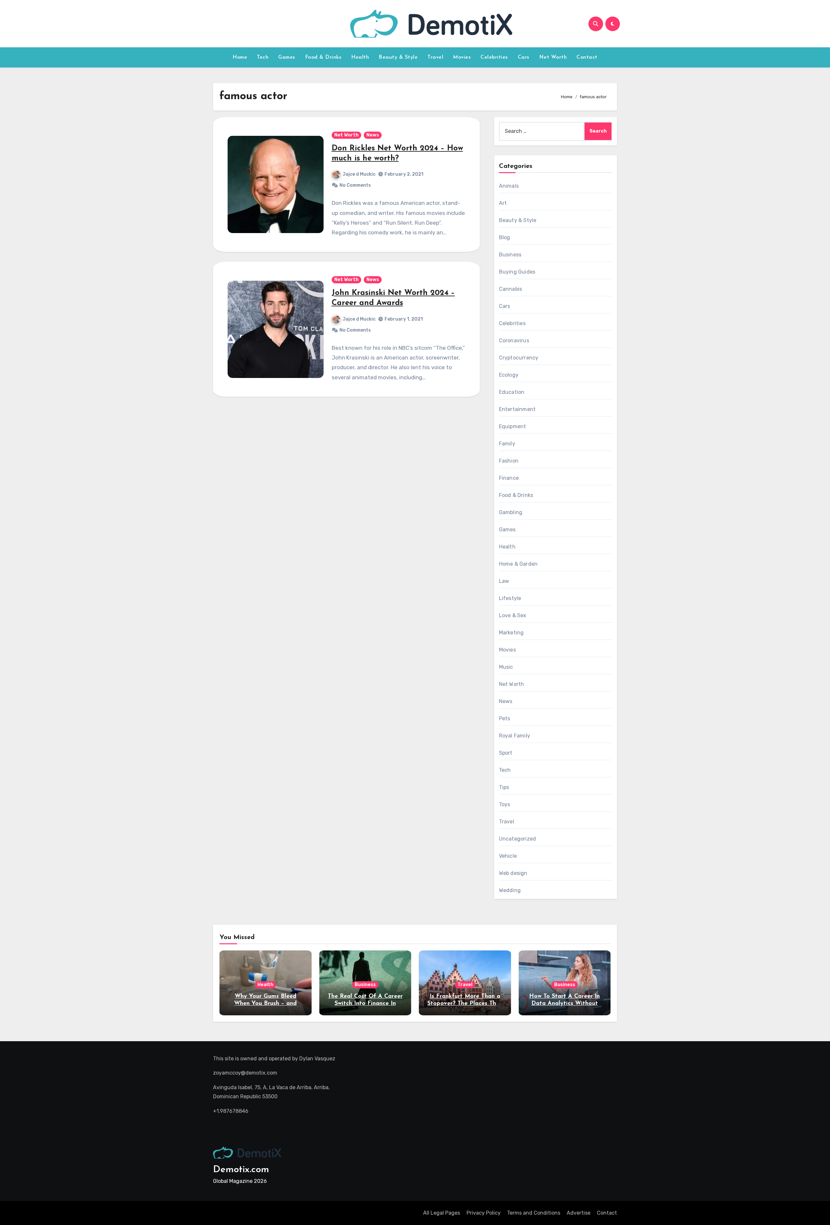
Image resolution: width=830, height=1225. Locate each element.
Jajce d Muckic (359, 174)
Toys (504, 804)
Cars (523, 57)
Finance (509, 478)
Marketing (511, 633)
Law (504, 581)
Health (360, 57)
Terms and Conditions (533, 1213)
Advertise (578, 1213)
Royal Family (514, 736)
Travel (435, 57)
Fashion (508, 461)
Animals (509, 186)
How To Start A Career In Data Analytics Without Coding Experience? (564, 1003)
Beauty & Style (398, 57)
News (372, 135)
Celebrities (494, 57)
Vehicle (508, 856)
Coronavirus (514, 340)
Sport (506, 753)
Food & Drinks (323, 57)
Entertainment (517, 409)
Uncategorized (517, 839)
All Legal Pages (441, 1213)
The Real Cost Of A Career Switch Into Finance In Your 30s (365, 1003)
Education (512, 392)
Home (239, 57)
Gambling (511, 512)
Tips (504, 787)
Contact (587, 57)
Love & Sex (513, 615)
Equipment (512, 426)
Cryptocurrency (519, 358)
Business (510, 255)
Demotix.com (241, 1170)
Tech (262, 57)
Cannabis (510, 289)
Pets (504, 718)
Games (286, 57)
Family (507, 444)
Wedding (510, 890)
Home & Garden (518, 564)
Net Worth (553, 57)
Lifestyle (510, 598)
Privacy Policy (484, 1213)
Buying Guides (517, 272)
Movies (462, 57)
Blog (504, 237)
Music (506, 667)
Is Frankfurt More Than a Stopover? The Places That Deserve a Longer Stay (464, 1003)
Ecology (508, 375)
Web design (513, 873)
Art (503, 203)
